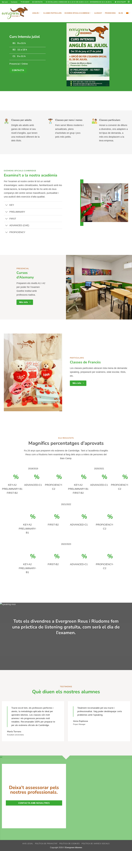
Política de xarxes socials (96, 844)
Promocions (110, 13)
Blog (121, 13)
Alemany (98, 13)
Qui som (5, 2)
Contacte (14, 2)
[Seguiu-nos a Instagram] (129, 2)
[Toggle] (6, 205)
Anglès (35, 13)
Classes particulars (52, 13)
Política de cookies (69, 844)
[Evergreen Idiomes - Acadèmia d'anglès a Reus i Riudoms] (15, 13)
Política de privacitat (46, 844)
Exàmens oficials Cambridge (77, 13)
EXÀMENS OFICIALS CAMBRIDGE (20, 170)
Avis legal (27, 844)
